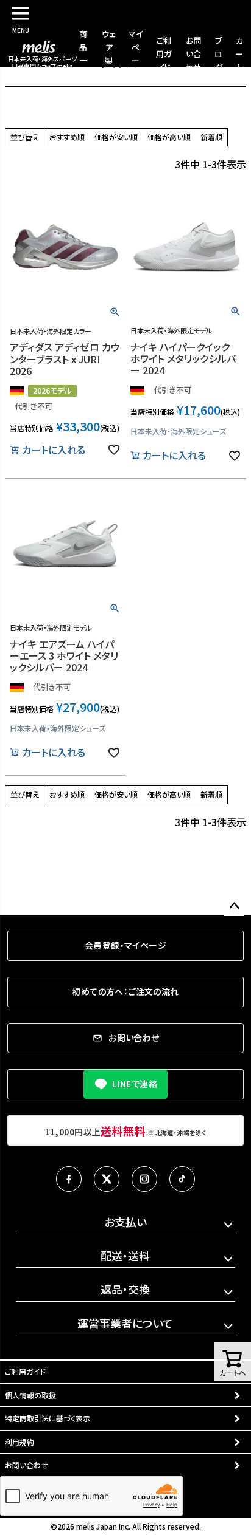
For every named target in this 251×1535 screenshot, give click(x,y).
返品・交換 (125, 1289)
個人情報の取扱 (30, 1395)
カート (239, 54)
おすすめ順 (67, 137)
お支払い (125, 1221)
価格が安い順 (116, 137)
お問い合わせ (193, 54)
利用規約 (19, 1442)
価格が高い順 (169, 137)
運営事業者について (125, 1323)
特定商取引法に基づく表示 (47, 1418)
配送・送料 (125, 1255)
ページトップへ (234, 906)
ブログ (218, 54)
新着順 (211, 137)
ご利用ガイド (163, 54)
